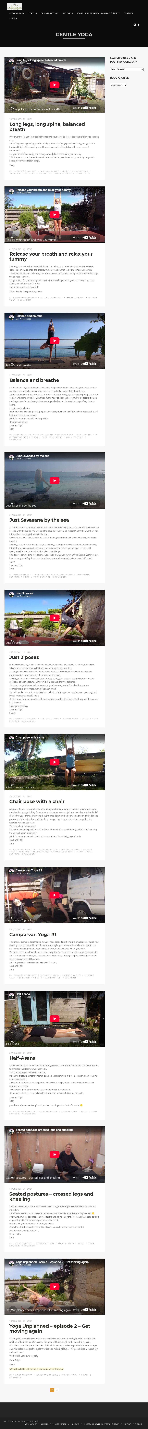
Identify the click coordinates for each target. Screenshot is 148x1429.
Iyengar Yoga (16, 13)
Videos (13, 18)
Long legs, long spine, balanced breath (47, 126)
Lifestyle (15, 173)
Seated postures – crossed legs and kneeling (51, 1196)
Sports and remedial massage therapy (98, 13)
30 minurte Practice (25, 171)
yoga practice (42, 173)
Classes (32, 13)
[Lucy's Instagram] (134, 24)
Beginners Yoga (22, 435)
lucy (30, 119)
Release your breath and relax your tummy (50, 256)
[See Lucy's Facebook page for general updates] (138, 24)
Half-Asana (22, 1058)
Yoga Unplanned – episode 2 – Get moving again (49, 1328)
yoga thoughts (64, 173)
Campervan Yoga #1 (32, 934)
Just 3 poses (24, 657)
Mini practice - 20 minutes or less (52, 574)
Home (65, 171)
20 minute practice (24, 849)
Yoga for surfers (52, 437)
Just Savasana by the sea (39, 520)
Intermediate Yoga (47, 1375)
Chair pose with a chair (36, 801)
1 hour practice (22, 1243)
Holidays (68, 13)
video (27, 173)
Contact (128, 13)
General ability (49, 171)
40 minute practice (51, 297)
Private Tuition (50, 13)
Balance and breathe (34, 380)
